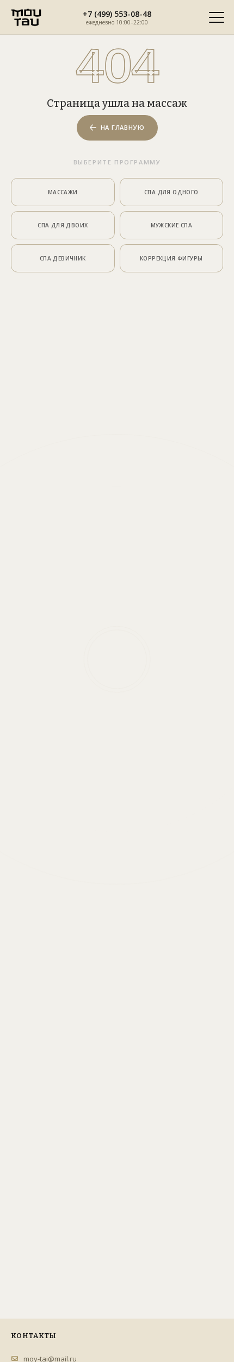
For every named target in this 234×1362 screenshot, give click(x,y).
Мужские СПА (171, 225)
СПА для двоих (63, 225)
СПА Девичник (63, 258)
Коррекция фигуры (171, 258)
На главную (123, 127)
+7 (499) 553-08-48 (117, 13)
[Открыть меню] (216, 17)
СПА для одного (171, 192)
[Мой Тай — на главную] (26, 17)
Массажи (63, 192)
